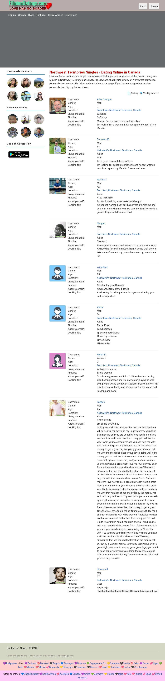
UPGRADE (33, 648)
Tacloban (115, 667)
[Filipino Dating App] (19, 151)
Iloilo (20, 667)
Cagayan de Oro (97, 663)
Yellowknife (103, 150)
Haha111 (101, 354)
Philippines (11, 663)
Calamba (114, 663)
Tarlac (127, 667)
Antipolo (32, 663)
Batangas (69, 663)
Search (22, 15)
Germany (98, 673)
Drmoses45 (103, 139)
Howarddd (102, 569)
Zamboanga (140, 667)
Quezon (94, 667)
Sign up (12, 15)
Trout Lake (102, 110)
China (87, 673)
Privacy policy (35, 656)
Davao (146, 663)
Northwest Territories (120, 110)
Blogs (31, 15)
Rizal (104, 667)
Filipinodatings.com (64, 656)
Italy (129, 673)
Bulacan (81, 663)
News (23, 648)
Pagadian (81, 667)
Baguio (56, 663)
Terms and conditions (17, 656)
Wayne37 (102, 179)
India (120, 673)
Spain (148, 673)
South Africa (49, 673)
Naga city (54, 667)
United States (31, 673)
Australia (64, 673)
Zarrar (100, 307)
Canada (137, 110)
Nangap (101, 223)
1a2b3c (101, 401)
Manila (42, 667)
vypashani (102, 267)
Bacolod (44, 663)
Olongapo (68, 667)
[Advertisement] (82, 42)
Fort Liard (102, 190)
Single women (55, 15)
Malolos (31, 667)
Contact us (13, 648)
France (110, 673)
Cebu (136, 663)
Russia (138, 673)
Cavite (126, 663)
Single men (71, 15)
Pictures (41, 15)
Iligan (155, 663)
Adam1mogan (104, 99)
